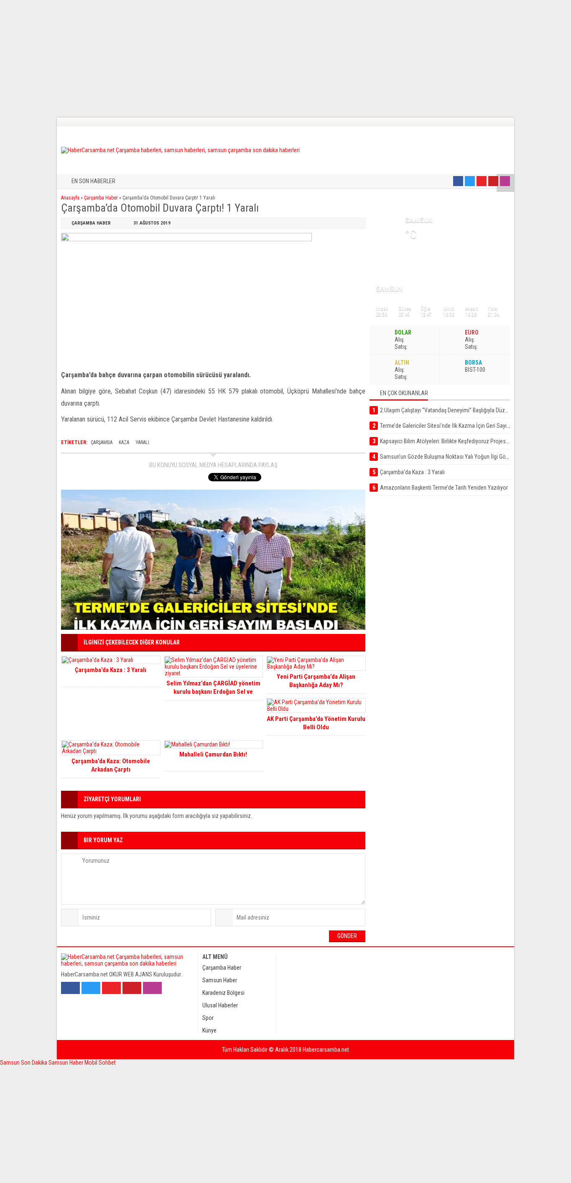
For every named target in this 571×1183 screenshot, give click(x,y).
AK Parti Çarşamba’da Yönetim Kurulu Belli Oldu (316, 723)
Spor (208, 1017)
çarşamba (101, 442)
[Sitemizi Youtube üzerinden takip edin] (482, 181)
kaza (124, 442)
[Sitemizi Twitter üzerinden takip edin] (470, 181)
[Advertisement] (251, 58)
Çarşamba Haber (101, 198)
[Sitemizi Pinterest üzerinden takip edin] (493, 181)
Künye (209, 1030)
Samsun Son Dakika (24, 1062)
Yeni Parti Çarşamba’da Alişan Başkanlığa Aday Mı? (316, 681)
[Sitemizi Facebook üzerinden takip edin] (458, 181)
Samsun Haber (219, 980)
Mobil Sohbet (100, 1062)
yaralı (142, 442)
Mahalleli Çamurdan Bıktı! (213, 754)
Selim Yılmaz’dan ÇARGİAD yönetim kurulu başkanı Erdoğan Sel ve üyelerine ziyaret (213, 692)
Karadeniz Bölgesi (223, 992)
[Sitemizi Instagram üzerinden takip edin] (505, 181)
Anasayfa (70, 198)
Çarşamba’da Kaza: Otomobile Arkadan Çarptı (110, 765)
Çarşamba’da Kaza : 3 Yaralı (110, 670)
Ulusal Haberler (220, 1005)
